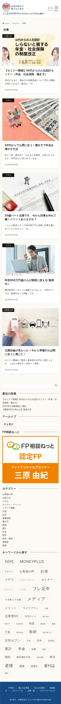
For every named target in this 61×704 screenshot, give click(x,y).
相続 (7, 656)
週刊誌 (49, 666)
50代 (9, 561)
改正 (44, 649)
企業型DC (12, 616)
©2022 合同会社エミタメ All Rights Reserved (30, 700)
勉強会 (43, 624)
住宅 (4, 514)
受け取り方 (47, 632)
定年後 (51, 640)
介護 (4, 511)
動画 (4, 525)
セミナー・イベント (11, 504)
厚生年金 (19, 632)
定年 (39, 640)
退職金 (5, 542)
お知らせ (6, 497)
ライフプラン (30, 608)
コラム (5, 501)
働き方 (5, 521)
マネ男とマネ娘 (13, 599)
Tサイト (9, 571)
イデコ (9, 579)
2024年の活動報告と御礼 (14, 406)
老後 (9, 665)
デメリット (9, 589)
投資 (4, 535)
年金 (4, 531)
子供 (28, 640)
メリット (11, 608)
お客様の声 (7, 494)
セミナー (47, 579)
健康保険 (6, 518)
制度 (31, 623)
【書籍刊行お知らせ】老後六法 (16, 409)
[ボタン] (50, 10)
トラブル (23, 589)
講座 (22, 666)
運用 (6, 673)
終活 (52, 656)
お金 (44, 571)
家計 (4, 528)
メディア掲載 (8, 508)
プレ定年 (41, 588)
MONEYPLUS (32, 561)
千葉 (7, 632)
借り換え (46, 617)
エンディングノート (27, 580)
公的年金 (19, 624)
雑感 (4, 545)
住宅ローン (30, 616)
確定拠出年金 (23, 657)
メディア (36, 599)
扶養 (34, 649)
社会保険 (40, 657)
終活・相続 (7, 538)
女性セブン (12, 640)
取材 (33, 632)
